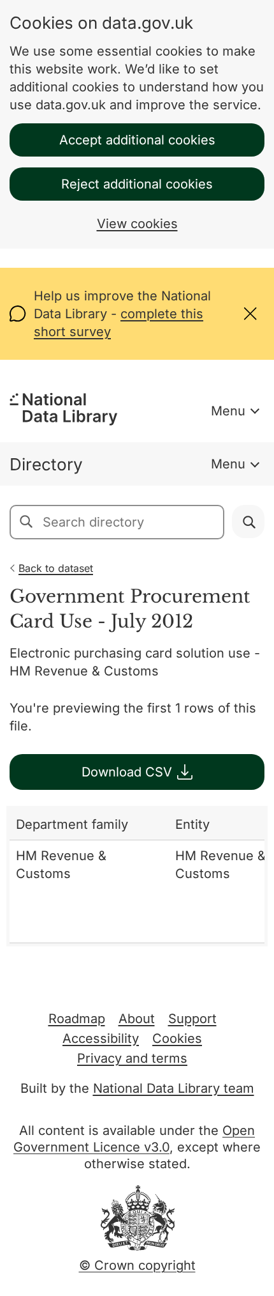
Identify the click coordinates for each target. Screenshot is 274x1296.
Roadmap (76, 1018)
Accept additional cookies (137, 140)
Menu (228, 411)
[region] (137, 876)
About (137, 1018)
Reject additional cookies (137, 184)
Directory (46, 464)
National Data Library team (173, 1088)
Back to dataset (55, 568)
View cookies (137, 223)
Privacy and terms (132, 1058)
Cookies (177, 1038)
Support (192, 1018)
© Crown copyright (137, 1265)
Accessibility (100, 1038)
